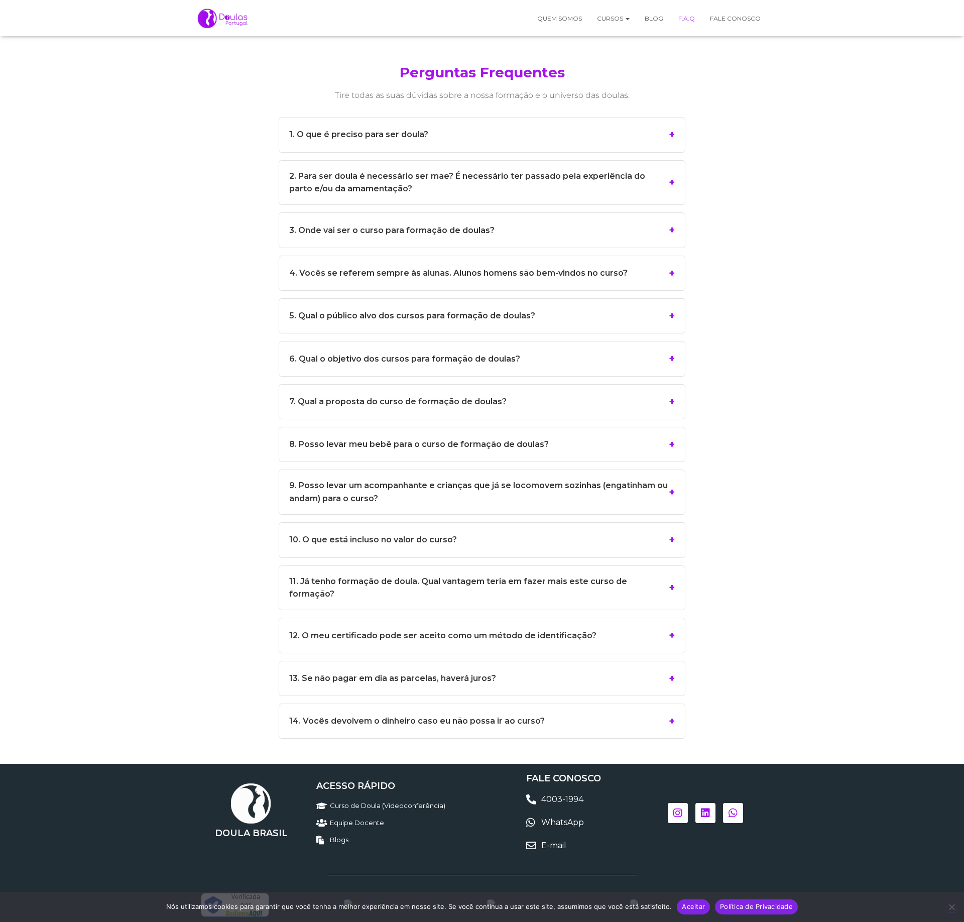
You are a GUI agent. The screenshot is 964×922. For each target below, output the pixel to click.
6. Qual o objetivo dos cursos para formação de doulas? (404, 359)
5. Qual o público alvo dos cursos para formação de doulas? (412, 315)
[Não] (951, 907)
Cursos (611, 18)
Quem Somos (559, 18)
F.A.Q (686, 18)
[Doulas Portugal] (223, 18)
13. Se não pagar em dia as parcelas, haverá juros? (392, 678)
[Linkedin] (705, 813)
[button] (627, 18)
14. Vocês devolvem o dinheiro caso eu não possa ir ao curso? (417, 721)
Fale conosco (735, 18)
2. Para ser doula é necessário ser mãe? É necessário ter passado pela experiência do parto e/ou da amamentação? (467, 182)
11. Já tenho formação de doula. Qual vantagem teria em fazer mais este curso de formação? (458, 588)
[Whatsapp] (733, 813)
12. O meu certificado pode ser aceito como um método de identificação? (442, 635)
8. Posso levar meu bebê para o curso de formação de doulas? (419, 444)
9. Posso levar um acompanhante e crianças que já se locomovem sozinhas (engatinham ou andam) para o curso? (478, 492)
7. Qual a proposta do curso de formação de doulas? (398, 401)
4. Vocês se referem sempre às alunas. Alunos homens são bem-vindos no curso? (458, 273)
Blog (654, 18)
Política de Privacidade (756, 906)
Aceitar (693, 906)
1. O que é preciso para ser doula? (358, 134)
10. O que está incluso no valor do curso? (373, 539)
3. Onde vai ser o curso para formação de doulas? (392, 230)
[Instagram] (678, 813)
